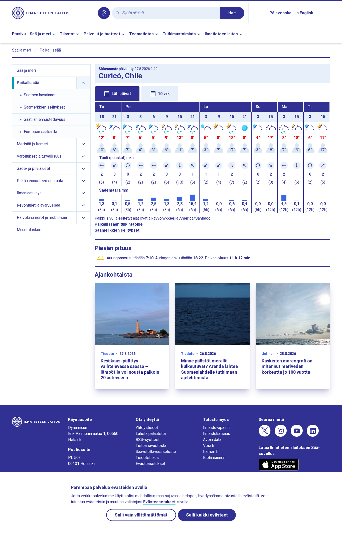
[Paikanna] (104, 13)
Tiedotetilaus (147, 457)
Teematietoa (141, 34)
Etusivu (19, 34)
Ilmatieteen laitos (221, 34)
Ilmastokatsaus (216, 433)
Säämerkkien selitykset (117, 230)
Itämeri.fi (210, 451)
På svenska (280, 13)
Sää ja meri (40, 34)
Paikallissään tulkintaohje (119, 224)
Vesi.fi (208, 445)
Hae (232, 13)
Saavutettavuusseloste (156, 451)
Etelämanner (214, 457)
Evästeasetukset (150, 463)
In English (304, 13)
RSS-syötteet (147, 439)
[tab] (117, 93)
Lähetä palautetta (151, 433)
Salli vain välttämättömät (141, 514)
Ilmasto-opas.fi (216, 427)
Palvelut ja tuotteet (102, 34)
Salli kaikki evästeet (207, 514)
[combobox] (169, 13)
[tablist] (212, 93)
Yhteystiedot (147, 427)
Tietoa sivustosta (151, 445)
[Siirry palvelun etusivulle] (51, 13)
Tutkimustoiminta (179, 34)
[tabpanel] (212, 157)
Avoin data (212, 439)
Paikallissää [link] (50, 50)
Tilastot (67, 34)
